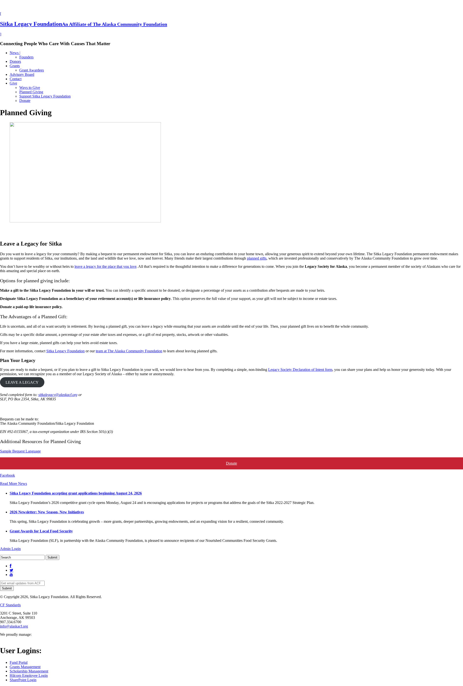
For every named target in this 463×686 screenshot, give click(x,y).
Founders (26, 57)
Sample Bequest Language (20, 451)
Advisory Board (22, 74)
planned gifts (256, 258)
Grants (15, 66)
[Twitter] (11, 570)
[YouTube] (11, 575)
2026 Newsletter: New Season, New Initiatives (47, 512)
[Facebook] (10, 566)
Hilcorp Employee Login (29, 675)
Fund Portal (18, 662)
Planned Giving (31, 92)
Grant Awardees (31, 70)
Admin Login (10, 549)
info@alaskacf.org (14, 626)
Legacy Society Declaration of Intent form (300, 370)
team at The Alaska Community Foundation (129, 351)
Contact (15, 79)
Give (13, 83)
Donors (15, 61)
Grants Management (25, 667)
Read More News (13, 483)
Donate (24, 101)
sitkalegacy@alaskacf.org (57, 395)
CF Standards (10, 605)
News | (15, 53)
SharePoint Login (23, 680)
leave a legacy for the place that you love (105, 266)
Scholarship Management (29, 671)
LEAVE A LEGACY (22, 382)
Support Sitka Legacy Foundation (45, 96)
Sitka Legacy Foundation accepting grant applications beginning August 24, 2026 (76, 493)
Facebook (7, 475)
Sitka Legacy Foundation (65, 351)
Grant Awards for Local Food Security (41, 531)
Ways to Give (29, 87)
